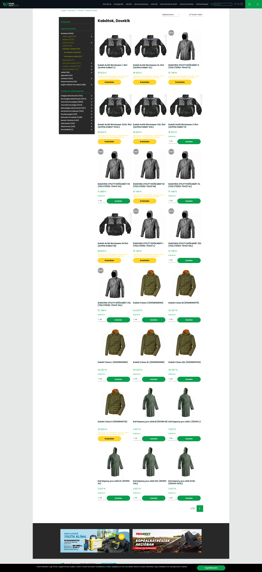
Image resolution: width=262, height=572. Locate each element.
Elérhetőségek (202, 4)
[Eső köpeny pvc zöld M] (150, 402)
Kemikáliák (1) (67, 129)
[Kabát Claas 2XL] (186, 343)
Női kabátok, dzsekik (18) (72, 52)
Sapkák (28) (67, 46)
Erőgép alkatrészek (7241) (72, 96)
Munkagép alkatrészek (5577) (73, 99)
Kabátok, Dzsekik (91, 10)
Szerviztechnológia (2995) (72, 102)
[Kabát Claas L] (115, 343)
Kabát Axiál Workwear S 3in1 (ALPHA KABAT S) (183, 126)
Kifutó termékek (187, 4)
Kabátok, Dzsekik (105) (71, 49)
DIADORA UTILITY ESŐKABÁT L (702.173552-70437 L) (148, 244)
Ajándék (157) (67, 75)
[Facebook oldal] (235, 4)
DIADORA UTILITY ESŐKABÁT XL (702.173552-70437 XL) (184, 185)
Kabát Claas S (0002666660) (148, 303)
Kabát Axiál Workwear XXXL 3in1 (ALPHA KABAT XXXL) (115, 126)
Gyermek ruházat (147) (71, 63)
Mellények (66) (68, 39)
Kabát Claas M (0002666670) (183, 303)
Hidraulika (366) (68, 123)
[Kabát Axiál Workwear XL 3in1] (150, 46)
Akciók (129, 4)
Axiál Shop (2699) (68, 29)
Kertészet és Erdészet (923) (72, 111)
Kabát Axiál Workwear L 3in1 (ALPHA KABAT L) (112, 66)
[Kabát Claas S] (150, 284)
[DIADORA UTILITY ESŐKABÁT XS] (115, 165)
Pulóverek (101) (68, 43)
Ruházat (80, 10)
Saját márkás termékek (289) (73, 85)
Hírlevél (154, 4)
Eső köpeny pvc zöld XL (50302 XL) (113, 482)
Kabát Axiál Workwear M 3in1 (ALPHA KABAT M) (113, 244)
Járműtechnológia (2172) (71, 105)
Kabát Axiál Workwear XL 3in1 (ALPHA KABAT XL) (148, 66)
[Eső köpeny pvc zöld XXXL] (185, 462)
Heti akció (107, 4)
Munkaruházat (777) (70, 69)
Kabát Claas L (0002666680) (113, 362)
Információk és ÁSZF (168, 4)
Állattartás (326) (68, 126)
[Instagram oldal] (241, 4)
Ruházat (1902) (67, 33)
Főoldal (63, 10)
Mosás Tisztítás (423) (70, 120)
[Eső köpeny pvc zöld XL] (115, 462)
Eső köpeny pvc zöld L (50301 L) (184, 422)
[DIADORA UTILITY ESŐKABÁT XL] (185, 165)
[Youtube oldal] (238, 4)
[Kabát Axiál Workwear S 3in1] (185, 105)
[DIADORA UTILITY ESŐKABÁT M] (150, 165)
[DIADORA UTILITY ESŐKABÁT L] (150, 224)
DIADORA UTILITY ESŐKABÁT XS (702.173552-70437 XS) (114, 185)
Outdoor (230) (67, 78)
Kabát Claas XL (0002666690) (148, 362)
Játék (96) (65, 72)
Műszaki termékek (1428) (71, 117)
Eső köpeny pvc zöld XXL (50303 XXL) (149, 482)
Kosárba (189, 142)
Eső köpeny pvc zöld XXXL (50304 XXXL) (181, 482)
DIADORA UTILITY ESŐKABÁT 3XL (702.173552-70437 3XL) (114, 304)
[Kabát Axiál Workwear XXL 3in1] (150, 105)
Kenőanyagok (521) (69, 114)
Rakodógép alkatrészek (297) (73, 108)
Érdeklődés (109, 82)
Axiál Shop (71, 10)
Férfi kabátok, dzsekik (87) (73, 56)
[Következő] (200, 508)
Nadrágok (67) (68, 60)
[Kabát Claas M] (186, 284)
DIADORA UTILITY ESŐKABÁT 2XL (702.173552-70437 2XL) (184, 244)
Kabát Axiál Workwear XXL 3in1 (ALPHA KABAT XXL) (149, 126)
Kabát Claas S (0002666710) (112, 422)
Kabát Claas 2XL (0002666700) (184, 362)
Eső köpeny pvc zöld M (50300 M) (150, 422)
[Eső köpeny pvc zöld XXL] (150, 462)
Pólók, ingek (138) (69, 36)
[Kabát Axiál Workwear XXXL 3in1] (115, 105)
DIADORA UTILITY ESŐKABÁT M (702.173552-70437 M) (148, 185)
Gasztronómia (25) (69, 81)
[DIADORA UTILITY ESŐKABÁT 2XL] (185, 224)
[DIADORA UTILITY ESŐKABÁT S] (185, 46)
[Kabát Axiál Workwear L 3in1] (115, 46)
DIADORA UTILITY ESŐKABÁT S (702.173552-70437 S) (183, 66)
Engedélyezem (211, 568)
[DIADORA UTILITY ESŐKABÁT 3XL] (115, 284)
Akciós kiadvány (141, 4)
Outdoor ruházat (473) (71, 66)
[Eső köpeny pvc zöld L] (185, 402)
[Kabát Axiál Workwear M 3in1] (115, 224)
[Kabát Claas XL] (150, 343)
